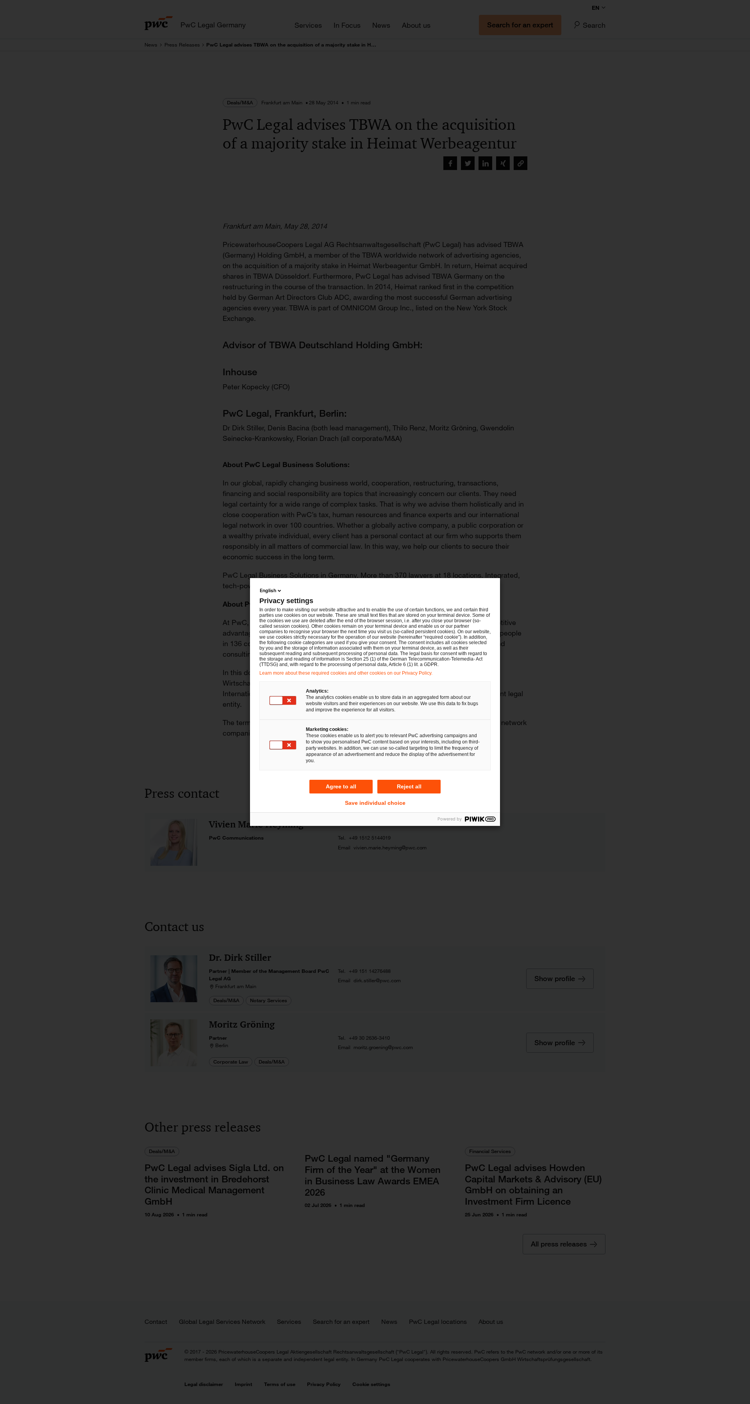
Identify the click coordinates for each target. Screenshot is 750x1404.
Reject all (409, 786)
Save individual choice (375, 803)
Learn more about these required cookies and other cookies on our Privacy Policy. (345, 673)
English (268, 590)
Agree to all (341, 786)
